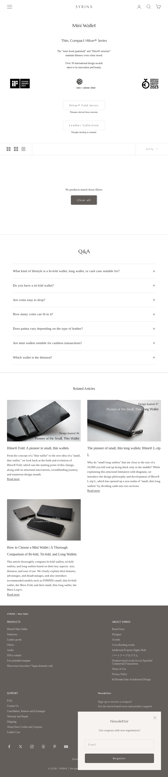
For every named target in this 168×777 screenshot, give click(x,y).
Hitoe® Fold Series (83, 105)
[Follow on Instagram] (32, 746)
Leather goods (14, 639)
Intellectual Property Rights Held (129, 650)
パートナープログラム (125, 655)
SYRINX (11, 614)
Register (119, 758)
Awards (116, 639)
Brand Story (118, 629)
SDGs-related (14, 655)
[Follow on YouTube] (66, 746)
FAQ (9, 700)
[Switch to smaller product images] (16, 149)
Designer (116, 634)
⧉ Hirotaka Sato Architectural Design (131, 679)
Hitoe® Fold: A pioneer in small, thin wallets (38, 448)
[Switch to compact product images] (23, 149)
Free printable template (18, 660)
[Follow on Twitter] (20, 746)
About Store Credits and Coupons (24, 727)
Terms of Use (119, 669)
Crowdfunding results (123, 645)
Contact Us (13, 706)
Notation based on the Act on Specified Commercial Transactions (132, 662)
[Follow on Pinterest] (54, 746)
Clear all (84, 200)
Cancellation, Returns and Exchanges (26, 711)
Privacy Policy (119, 674)
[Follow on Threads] (43, 746)
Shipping (11, 721)
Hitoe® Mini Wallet (17, 629)
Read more (13, 479)
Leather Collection (84, 125)
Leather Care (13, 732)
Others (10, 645)
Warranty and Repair (17, 716)
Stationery (12, 634)
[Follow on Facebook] (9, 746)
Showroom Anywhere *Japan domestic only (30, 666)
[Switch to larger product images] (8, 149)
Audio (10, 650)
